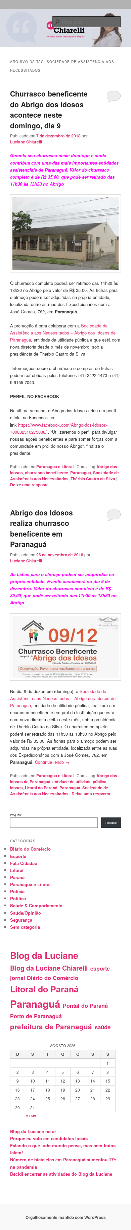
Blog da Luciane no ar (33, 1131)
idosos (16, 788)
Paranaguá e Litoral (55, 467)
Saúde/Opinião (25, 913)
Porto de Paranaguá (36, 1016)
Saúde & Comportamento (36, 905)
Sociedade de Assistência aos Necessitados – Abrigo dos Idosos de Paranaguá (63, 332)
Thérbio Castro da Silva (93, 479)
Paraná (17, 877)
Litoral (17, 870)
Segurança (21, 920)
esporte (100, 968)
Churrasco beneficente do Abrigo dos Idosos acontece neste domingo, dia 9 (49, 109)
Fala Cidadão (23, 863)
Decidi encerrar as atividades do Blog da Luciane (61, 1174)
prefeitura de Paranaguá (51, 1026)
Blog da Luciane (44, 955)
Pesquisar (15, 815)
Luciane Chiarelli (26, 142)
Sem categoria (25, 927)
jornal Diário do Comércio (44, 978)
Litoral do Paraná (41, 788)
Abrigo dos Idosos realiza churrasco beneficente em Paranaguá (41, 528)
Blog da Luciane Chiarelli (49, 968)
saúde (103, 1027)
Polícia (17, 891)
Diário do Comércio (30, 849)
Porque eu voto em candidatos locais (49, 1138)
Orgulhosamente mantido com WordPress (66, 1217)
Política (18, 898)
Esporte (18, 856)
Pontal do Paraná (85, 1005)
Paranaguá (80, 473)
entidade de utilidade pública (79, 782)
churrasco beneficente (46, 473)
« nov (31, 1115)
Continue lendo (52, 762)
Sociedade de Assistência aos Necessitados (64, 476)
